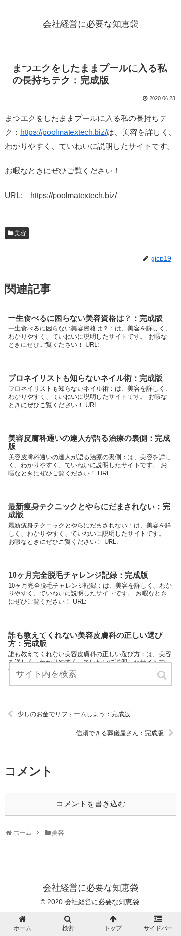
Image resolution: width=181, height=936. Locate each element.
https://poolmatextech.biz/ (63, 132)
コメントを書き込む (90, 804)
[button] (162, 675)
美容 (20, 233)
